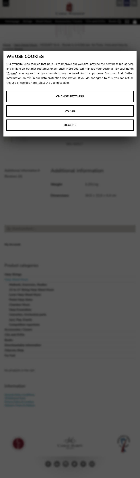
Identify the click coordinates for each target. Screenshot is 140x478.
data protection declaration (59, 78)
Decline (70, 125)
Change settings (70, 96)
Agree (11, 73)
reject (41, 83)
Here (69, 69)
